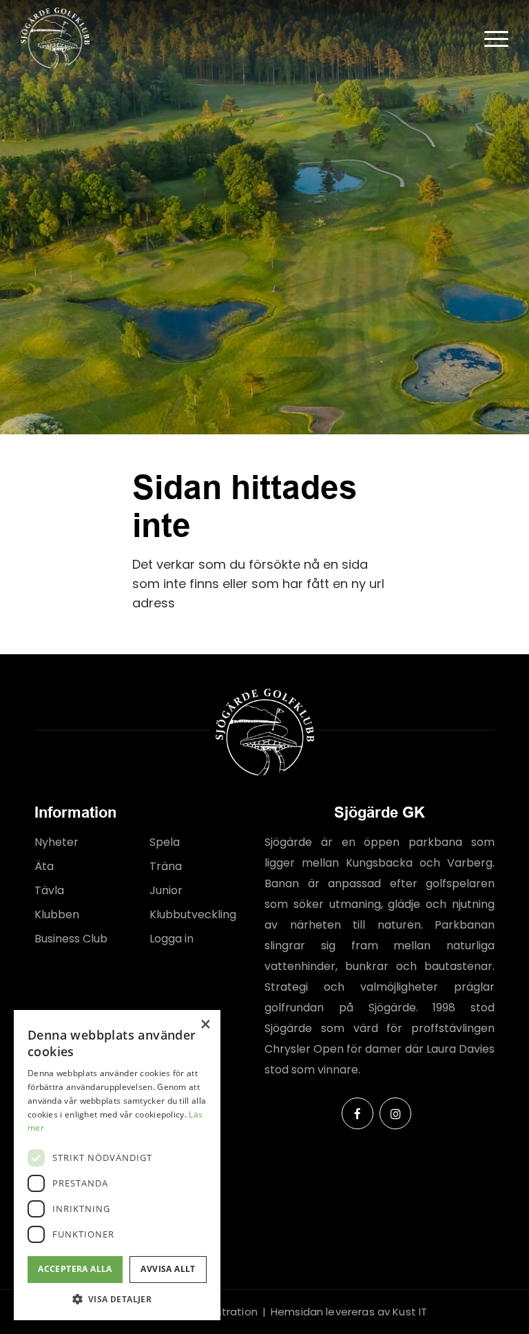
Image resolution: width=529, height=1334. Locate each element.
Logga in (171, 939)
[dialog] (117, 1165)
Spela (164, 842)
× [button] (205, 1025)
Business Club (70, 939)
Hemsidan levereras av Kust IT (349, 1311)
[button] (117, 1299)
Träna (165, 866)
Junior (166, 890)
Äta (44, 866)
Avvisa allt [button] (168, 1269)
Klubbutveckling (192, 914)
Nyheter (56, 842)
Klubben (56, 914)
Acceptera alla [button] (75, 1269)
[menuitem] (489, 38)
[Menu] (489, 38)
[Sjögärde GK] (55, 38)
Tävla (49, 890)
